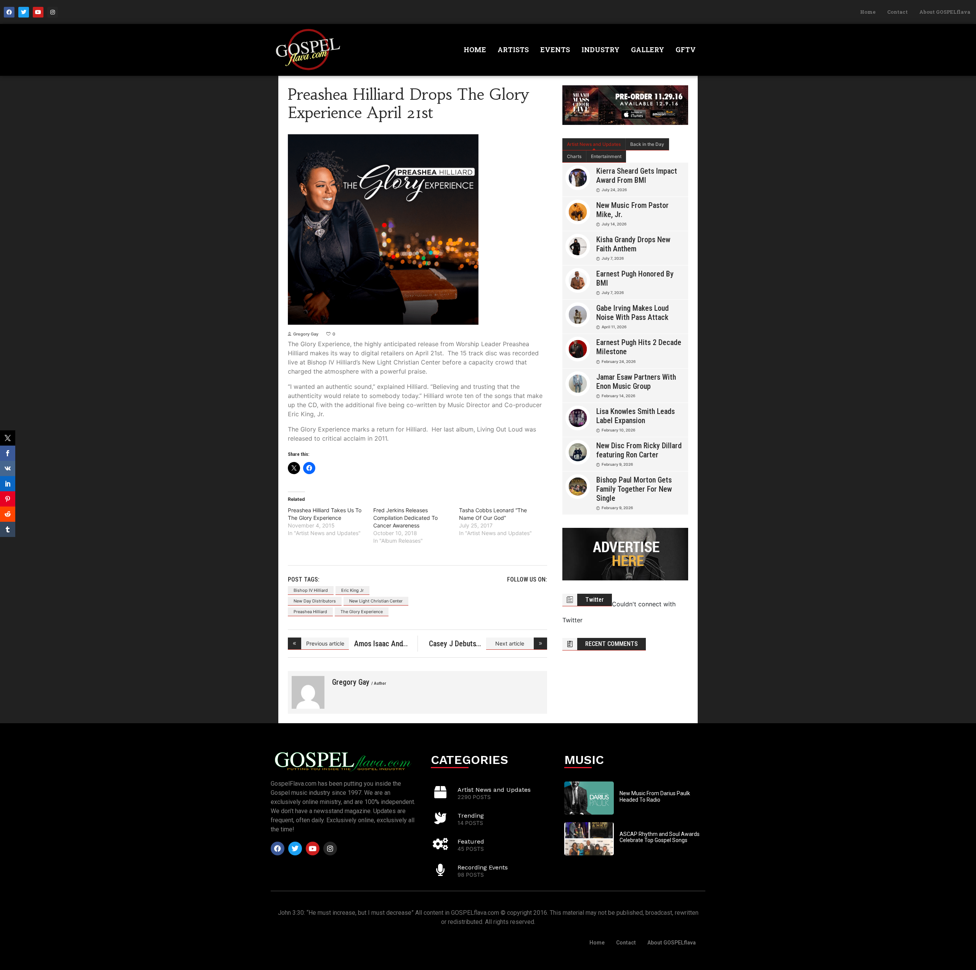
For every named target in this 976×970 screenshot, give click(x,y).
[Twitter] (23, 12)
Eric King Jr (352, 590)
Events (555, 49)
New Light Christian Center (376, 601)
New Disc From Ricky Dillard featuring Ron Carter (639, 450)
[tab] (594, 144)
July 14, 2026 (614, 224)
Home (868, 11)
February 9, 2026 (617, 464)
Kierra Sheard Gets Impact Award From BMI (636, 175)
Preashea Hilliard (310, 611)
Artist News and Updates (594, 144)
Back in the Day (647, 144)
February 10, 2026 (618, 430)
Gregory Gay (305, 334)
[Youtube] (38, 12)
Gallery (647, 49)
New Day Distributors (315, 601)
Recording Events (483, 867)
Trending (471, 815)
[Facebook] (9, 12)
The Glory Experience (361, 611)
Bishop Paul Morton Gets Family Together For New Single (634, 489)
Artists (513, 49)
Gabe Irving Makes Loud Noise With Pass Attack (632, 313)
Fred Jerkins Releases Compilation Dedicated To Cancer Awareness (405, 518)
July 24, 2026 (614, 189)
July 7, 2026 (613, 258)
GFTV (686, 49)
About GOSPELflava (944, 11)
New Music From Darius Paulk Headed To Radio (655, 796)
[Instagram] (52, 12)
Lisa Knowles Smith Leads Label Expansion (635, 416)
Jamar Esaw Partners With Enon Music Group (636, 381)
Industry (600, 49)
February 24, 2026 (619, 361)
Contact (897, 11)
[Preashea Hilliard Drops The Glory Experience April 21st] (308, 692)
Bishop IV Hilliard (311, 590)
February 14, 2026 (618, 395)
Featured (471, 841)
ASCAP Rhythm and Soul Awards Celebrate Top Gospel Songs (660, 837)
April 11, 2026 (614, 326)
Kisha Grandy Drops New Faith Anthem (633, 244)
